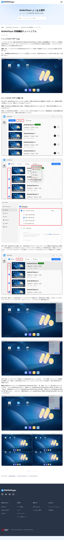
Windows (3, 506)
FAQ (2, 27)
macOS (3, 513)
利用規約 (51, 510)
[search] (19, 18)
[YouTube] (10, 494)
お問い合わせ (36, 506)
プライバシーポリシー (54, 506)
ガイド (19, 510)
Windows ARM (5, 510)
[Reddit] (13, 494)
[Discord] (6, 494)
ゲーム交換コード (21, 516)
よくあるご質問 (37, 510)
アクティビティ (21, 513)
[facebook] (2, 494)
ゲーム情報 (20, 506)
